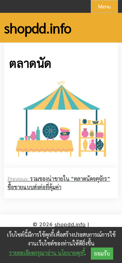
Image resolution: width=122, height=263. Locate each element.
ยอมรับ (102, 253)
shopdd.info (38, 28)
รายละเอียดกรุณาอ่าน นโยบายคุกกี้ (47, 252)
